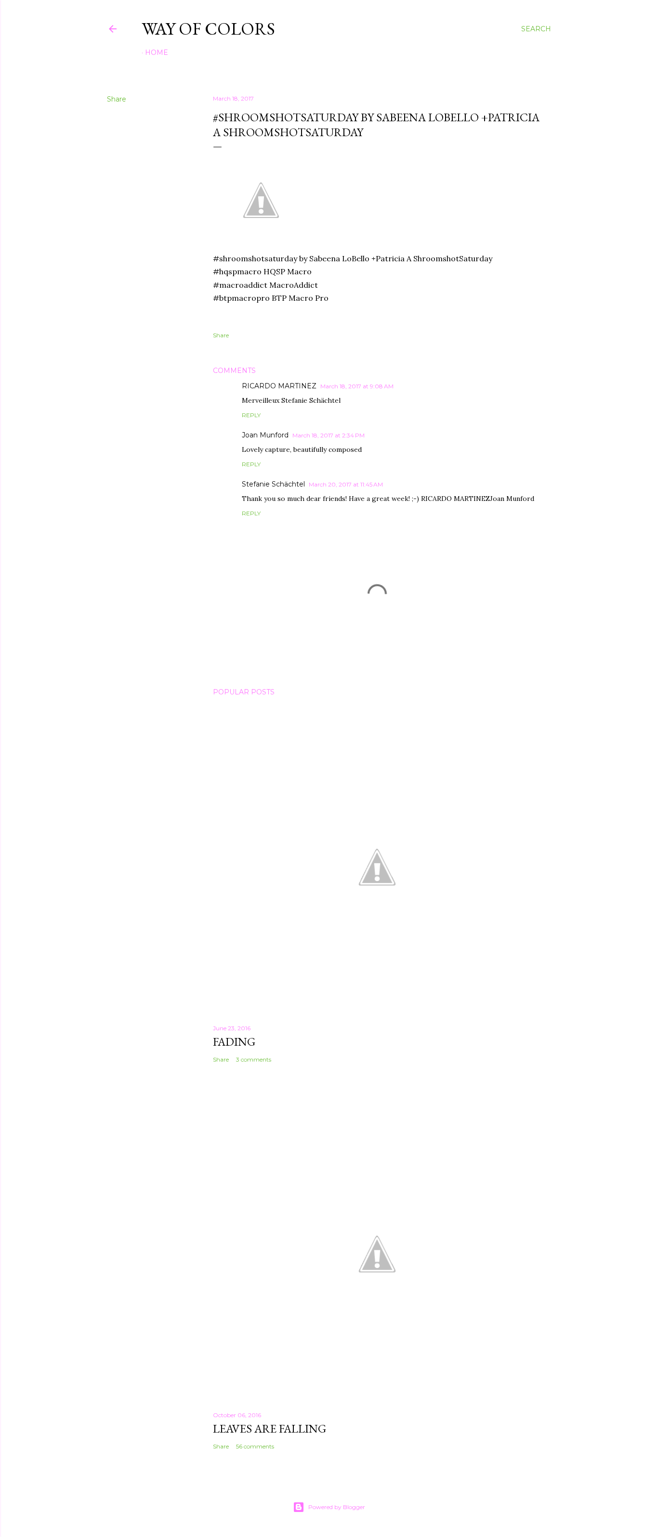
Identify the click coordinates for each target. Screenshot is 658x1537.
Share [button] (116, 99)
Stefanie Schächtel (273, 484)
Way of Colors (208, 28)
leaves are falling (269, 1428)
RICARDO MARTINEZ (279, 386)
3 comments (253, 1059)
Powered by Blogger (336, 1507)
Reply (251, 415)
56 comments (255, 1446)
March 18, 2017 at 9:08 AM (357, 386)
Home (156, 52)
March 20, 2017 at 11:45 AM (346, 484)
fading (234, 1041)
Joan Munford (265, 435)
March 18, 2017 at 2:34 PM (328, 435)
